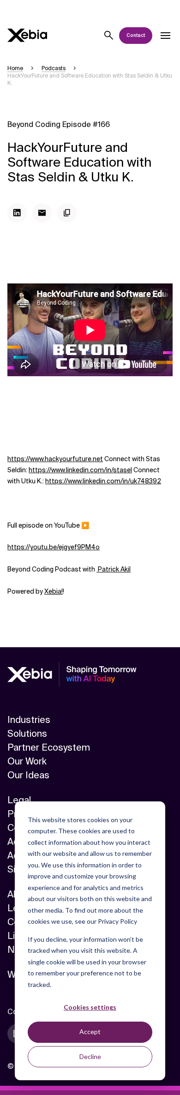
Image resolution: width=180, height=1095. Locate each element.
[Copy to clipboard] (67, 213)
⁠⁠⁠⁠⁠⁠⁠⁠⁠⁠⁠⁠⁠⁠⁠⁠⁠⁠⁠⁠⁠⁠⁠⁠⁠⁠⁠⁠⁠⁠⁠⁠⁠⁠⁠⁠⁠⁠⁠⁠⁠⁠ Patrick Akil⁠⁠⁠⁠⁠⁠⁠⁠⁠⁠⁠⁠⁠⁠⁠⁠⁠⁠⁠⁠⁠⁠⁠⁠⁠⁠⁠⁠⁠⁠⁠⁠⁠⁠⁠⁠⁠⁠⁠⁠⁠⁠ (113, 569)
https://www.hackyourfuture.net (55, 459)
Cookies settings (90, 1007)
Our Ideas (28, 775)
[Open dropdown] (165, 35)
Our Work (27, 761)
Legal (19, 800)
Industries (28, 720)
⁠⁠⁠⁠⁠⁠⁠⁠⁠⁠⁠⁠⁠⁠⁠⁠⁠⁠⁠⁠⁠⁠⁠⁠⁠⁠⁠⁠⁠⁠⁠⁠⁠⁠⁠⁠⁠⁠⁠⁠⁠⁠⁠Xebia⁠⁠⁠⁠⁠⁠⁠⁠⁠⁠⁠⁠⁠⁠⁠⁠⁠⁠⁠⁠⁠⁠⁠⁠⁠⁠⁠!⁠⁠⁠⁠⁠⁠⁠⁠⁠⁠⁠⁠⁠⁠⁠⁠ (53, 591)
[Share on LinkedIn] (17, 213)
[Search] (109, 35)
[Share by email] (42, 213)
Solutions (27, 734)
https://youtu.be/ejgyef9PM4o (53, 547)
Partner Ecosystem (48, 747)
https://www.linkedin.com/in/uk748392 (103, 481)
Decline (90, 1056)
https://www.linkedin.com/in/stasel (80, 470)
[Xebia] (27, 35)
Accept (90, 1031)
